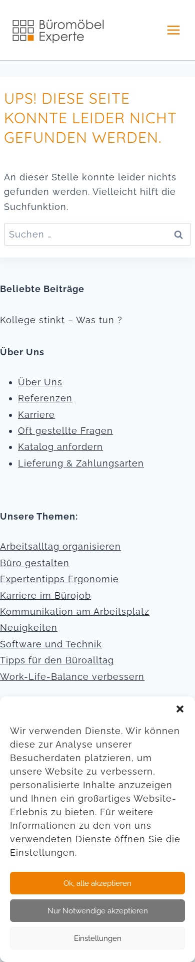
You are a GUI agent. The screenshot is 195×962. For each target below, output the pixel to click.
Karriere (36, 414)
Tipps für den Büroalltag (57, 660)
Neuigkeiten (29, 627)
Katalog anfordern (60, 446)
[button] (180, 709)
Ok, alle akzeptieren (98, 883)
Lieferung (41, 463)
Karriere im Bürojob (45, 595)
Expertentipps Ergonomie (59, 579)
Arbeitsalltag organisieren (60, 546)
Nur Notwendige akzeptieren (98, 910)
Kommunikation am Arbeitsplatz (75, 611)
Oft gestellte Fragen (65, 430)
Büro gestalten (35, 563)
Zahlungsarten (110, 463)
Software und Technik (51, 644)
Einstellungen (98, 938)
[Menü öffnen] (173, 30)
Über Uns (40, 382)
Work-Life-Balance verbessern (72, 676)
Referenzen (45, 398)
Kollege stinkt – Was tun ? (61, 320)
